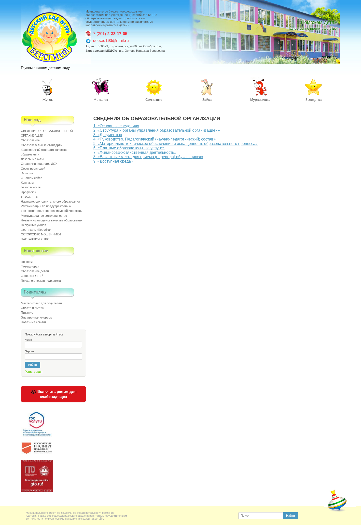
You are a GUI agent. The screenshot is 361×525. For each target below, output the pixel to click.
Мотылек (101, 100)
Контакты (27, 182)
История (27, 173)
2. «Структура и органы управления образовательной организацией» (156, 130)
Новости (27, 262)
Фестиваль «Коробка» (36, 229)
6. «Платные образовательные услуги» (129, 148)
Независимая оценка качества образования (52, 220)
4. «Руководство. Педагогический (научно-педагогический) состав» (154, 139)
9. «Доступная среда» (113, 161)
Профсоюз (28, 192)
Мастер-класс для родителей (41, 303)
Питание (27, 312)
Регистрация (33, 371)
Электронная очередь (36, 317)
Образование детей (35, 271)
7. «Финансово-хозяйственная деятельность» (134, 152)
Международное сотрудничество (44, 216)
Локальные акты (32, 159)
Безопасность (31, 187)
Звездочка (313, 100)
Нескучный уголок (33, 225)
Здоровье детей (32, 276)
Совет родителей (33, 168)
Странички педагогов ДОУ (39, 164)
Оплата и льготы (32, 308)
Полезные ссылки (33, 322)
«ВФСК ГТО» (30, 197)
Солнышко (153, 100)
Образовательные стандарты (42, 145)
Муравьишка (260, 100)
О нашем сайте (31, 178)
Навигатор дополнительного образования (50, 201)
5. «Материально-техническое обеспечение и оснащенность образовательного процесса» (175, 143)
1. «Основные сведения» (116, 126)
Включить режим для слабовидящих (56, 394)
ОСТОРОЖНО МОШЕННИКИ (41, 234)
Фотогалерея (30, 266)
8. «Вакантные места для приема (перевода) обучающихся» (148, 157)
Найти (290, 515)
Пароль (29, 351)
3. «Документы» (107, 135)
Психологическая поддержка (41, 280)
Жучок (47, 100)
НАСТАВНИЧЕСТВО (35, 239)
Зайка (207, 100)
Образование (30, 140)
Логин (28, 339)
